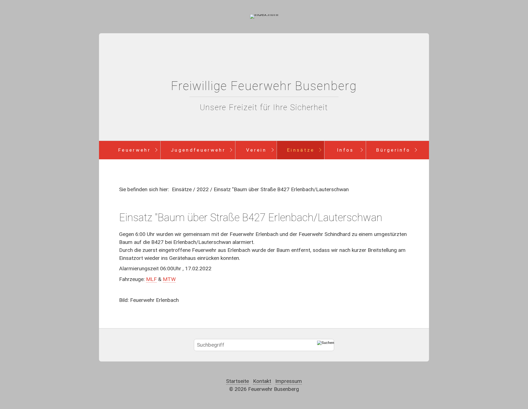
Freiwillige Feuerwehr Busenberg (264, 86)
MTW (169, 279)
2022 (203, 189)
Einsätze (301, 150)
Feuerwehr (134, 150)
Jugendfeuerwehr (198, 150)
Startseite (237, 381)
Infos (345, 150)
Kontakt (262, 381)
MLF (151, 279)
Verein (256, 150)
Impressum (288, 381)
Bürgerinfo (393, 150)
